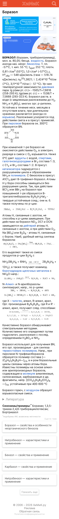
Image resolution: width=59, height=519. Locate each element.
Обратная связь (29, 511)
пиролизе (14, 123)
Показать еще (29, 491)
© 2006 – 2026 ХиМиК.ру (29, 505)
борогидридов (12, 270)
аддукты (20, 158)
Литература (15, 399)
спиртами (45, 158)
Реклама (29, 508)
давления (48, 87)
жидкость (37, 60)
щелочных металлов (35, 270)
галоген (17, 300)
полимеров (18, 175)
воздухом (32, 390)
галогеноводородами (16, 161)
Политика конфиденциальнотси (29, 514)
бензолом (33, 63)
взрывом (8, 117)
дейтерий (29, 225)
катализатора (11, 169)
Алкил (9, 284)
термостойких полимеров (19, 350)
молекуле (29, 373)
